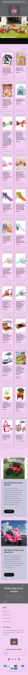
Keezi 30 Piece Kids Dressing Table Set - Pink (7, 436)
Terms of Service (7, 621)
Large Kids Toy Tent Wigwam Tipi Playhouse (20, 100)
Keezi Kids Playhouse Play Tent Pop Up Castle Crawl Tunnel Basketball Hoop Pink (7, 175)
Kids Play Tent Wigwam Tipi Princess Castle (20, 69)
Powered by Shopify (17, 671)
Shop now (9, 511)
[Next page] (18, 452)
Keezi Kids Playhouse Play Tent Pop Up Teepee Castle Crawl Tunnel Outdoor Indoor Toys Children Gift (20, 136)
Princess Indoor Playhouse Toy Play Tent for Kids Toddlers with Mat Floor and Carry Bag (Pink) (7, 102)
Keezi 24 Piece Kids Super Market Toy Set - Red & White (20, 437)
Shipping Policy (7, 618)
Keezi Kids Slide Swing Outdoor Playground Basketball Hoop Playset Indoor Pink (7, 272)
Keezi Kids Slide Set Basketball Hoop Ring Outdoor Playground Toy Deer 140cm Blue (20, 239)
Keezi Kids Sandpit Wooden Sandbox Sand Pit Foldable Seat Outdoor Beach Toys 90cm (20, 337)
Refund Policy (6, 614)
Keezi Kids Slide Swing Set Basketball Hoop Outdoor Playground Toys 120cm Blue (7, 304)
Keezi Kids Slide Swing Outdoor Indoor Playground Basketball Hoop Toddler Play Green (20, 272)
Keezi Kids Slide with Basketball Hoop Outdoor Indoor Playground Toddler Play (7, 207)
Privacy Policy (6, 611)
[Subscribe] (23, 601)
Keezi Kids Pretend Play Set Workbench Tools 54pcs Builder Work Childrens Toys (20, 405)
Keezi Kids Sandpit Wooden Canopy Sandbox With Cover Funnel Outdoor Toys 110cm (7, 337)
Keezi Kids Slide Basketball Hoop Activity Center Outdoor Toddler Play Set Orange (20, 207)
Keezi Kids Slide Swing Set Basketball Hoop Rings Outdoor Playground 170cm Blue (20, 304)
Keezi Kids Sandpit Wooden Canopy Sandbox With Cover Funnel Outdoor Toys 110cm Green (20, 370)
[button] (2, 10)
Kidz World (12, 671)
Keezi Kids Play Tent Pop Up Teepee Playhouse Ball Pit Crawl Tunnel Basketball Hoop (20, 175)
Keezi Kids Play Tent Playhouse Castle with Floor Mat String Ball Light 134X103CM (7, 70)
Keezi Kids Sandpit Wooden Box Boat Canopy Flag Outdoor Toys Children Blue (7, 369)
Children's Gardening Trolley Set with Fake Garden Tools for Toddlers (7, 405)
